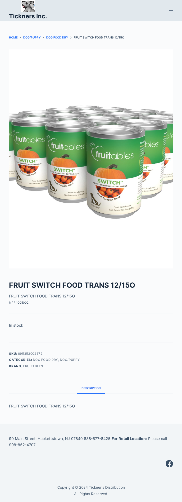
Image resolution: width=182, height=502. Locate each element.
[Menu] (171, 10)
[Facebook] (169, 463)
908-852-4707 (22, 444)
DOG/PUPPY (70, 360)
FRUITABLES (33, 366)
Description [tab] (91, 388)
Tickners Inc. (28, 16)
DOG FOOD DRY (45, 360)
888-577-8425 (97, 438)
